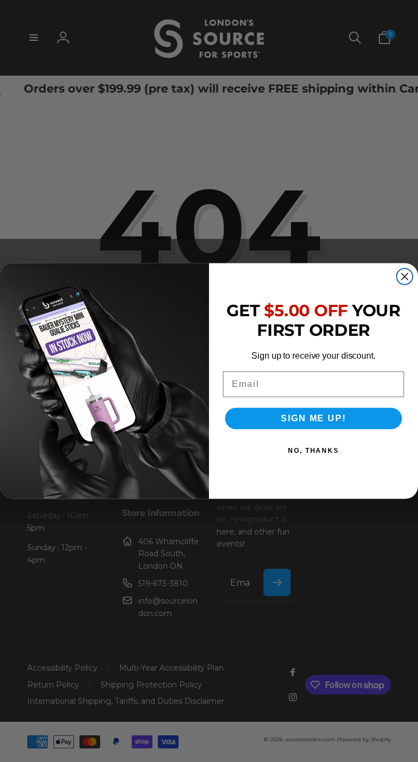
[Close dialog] (405, 276)
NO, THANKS (313, 450)
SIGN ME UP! (313, 418)
